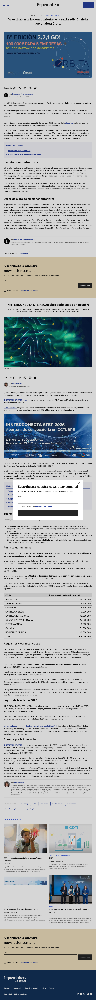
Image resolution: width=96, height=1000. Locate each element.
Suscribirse (48, 513)
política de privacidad (43, 506)
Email (20, 496)
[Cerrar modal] (79, 482)
